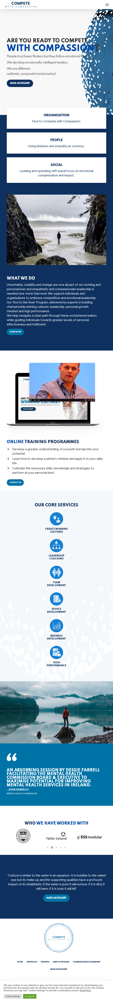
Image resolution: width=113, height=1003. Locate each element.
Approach (32, 962)
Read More (85, 990)
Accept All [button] (30, 996)
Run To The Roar (61, 962)
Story (20, 962)
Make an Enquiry (58, 969)
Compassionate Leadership (86, 962)
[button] (107, 4)
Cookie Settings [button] (12, 996)
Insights (45, 962)
